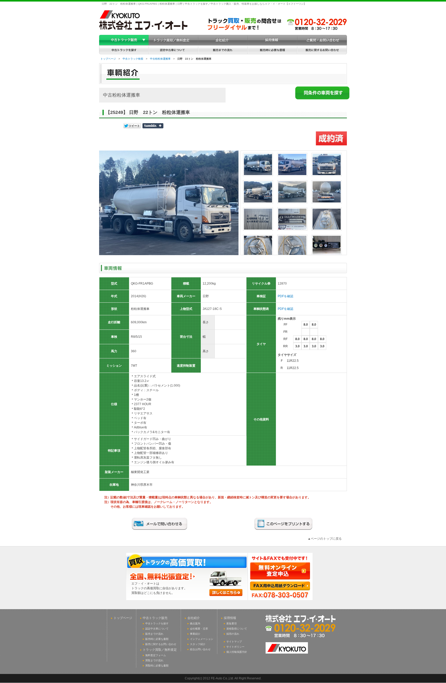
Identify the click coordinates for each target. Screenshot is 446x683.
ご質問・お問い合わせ (322, 40)
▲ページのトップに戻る (325, 538)
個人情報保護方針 (236, 651)
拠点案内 (195, 623)
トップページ (108, 58)
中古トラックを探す (157, 623)
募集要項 (231, 623)
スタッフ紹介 (197, 644)
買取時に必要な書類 (157, 665)
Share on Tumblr (152, 125)
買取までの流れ (154, 660)
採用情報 (272, 40)
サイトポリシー (235, 646)
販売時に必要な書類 (157, 639)
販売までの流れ (154, 633)
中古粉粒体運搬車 (160, 58)
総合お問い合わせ (200, 649)
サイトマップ (234, 641)
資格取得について (236, 628)
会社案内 (223, 40)
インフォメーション (201, 639)
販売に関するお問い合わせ (160, 644)
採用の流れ (232, 633)
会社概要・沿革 (199, 628)
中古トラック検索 (133, 58)
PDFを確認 (285, 296)
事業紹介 (195, 633)
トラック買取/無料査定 (173, 40)
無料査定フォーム (155, 655)
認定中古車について (157, 628)
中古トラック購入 (124, 40)
